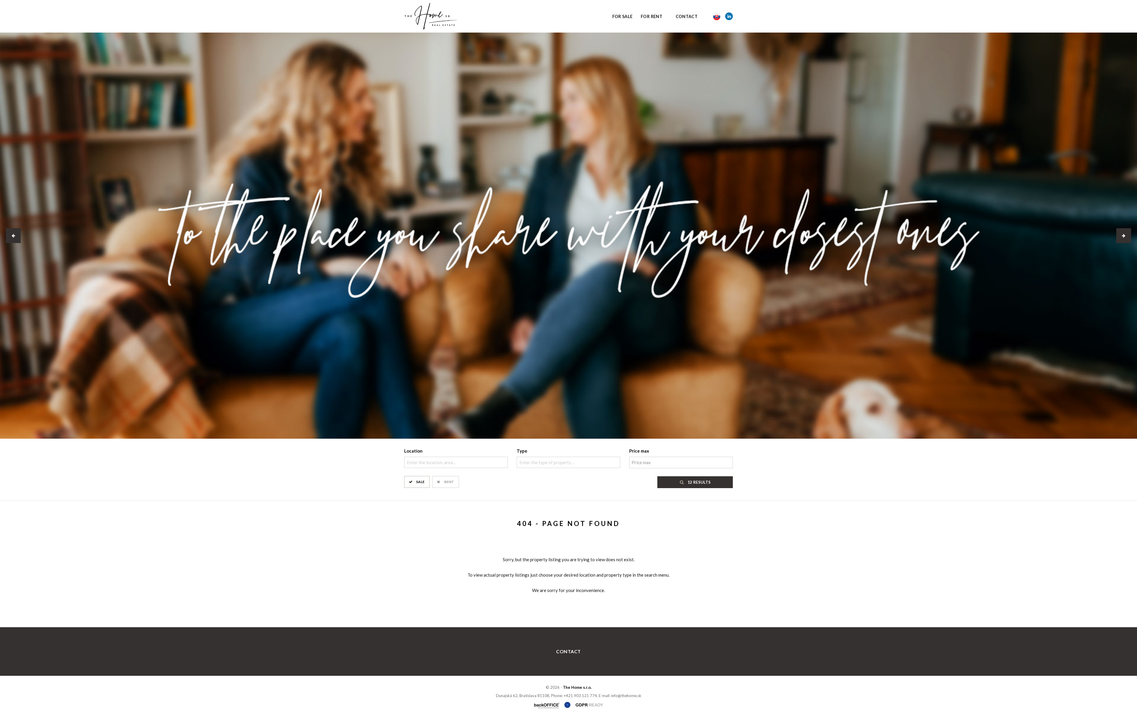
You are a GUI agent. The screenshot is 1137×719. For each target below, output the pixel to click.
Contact (687, 16)
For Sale (622, 16)
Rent (449, 482)
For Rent (651, 16)
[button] (13, 235)
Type (522, 450)
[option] (568, 236)
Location (413, 450)
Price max (639, 450)
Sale (420, 482)
